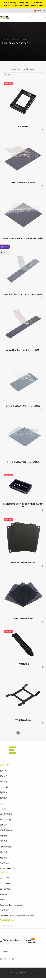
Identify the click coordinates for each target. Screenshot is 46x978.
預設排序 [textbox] (7, 75)
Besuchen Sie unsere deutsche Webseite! (17, 916)
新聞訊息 (3, 792)
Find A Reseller (6, 884)
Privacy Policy (5, 819)
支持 (2, 803)
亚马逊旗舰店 (5, 889)
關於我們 (3, 771)
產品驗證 (3, 858)
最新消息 (3, 782)
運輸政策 (3, 836)
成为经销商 (4, 910)
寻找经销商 (4, 878)
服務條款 (3, 825)
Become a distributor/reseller (11, 905)
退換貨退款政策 (6, 814)
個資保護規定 (5, 847)
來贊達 (2, 899)
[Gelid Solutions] (4, 18)
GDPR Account (6, 863)
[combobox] (23, 74)
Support (3, 809)
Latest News (5, 787)
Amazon (3, 894)
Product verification (7, 868)
